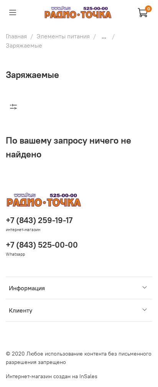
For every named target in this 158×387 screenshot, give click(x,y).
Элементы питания (63, 36)
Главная (16, 36)
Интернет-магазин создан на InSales (51, 376)
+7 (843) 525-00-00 (42, 245)
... (104, 36)
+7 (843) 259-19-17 (39, 220)
